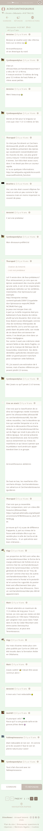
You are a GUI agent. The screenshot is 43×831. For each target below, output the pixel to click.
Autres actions (32, 21)
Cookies (35, 827)
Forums (9, 13)
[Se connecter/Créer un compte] (39, 4)
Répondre (18, 21)
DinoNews (13, 3)
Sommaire (7, 21)
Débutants (17, 13)
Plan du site (27, 3)
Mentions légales (22, 827)
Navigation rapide (21, 807)
